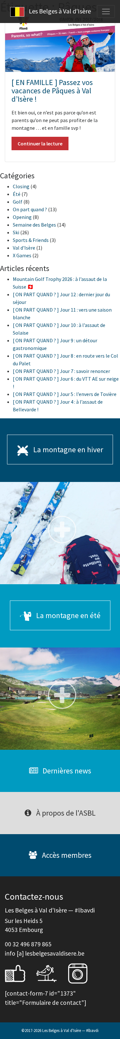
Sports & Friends (31, 240)
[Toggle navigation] (106, 11)
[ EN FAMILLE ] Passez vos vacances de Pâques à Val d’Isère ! (52, 90)
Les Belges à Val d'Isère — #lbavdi (70, 1030)
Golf (17, 201)
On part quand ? (30, 209)
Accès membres (66, 855)
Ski (16, 232)
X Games (22, 255)
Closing (21, 186)
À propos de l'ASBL (65, 813)
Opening (22, 217)
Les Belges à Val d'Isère (59, 11)
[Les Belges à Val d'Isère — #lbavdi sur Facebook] (20, 972)
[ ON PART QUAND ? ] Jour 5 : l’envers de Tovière (64, 394)
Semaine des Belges (34, 224)
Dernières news (66, 771)
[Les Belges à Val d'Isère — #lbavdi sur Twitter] (51, 972)
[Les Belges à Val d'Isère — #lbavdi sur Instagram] (83, 972)
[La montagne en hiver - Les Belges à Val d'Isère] (60, 533)
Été (16, 194)
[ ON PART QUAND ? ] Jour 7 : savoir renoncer (61, 371)
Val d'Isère (24, 247)
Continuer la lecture (40, 143)
